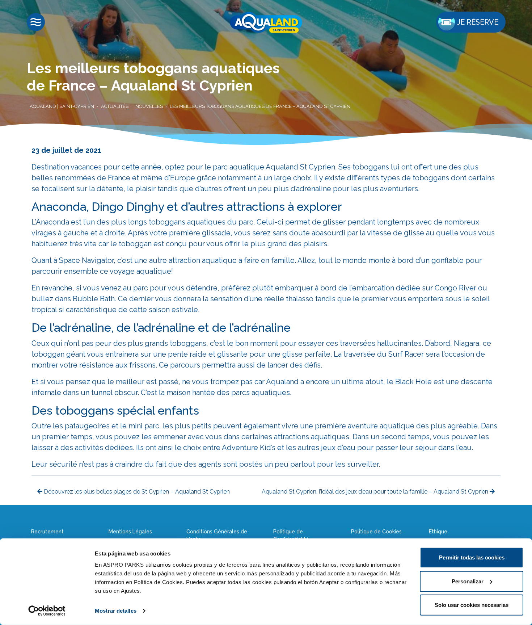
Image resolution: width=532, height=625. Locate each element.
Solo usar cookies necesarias (471, 605)
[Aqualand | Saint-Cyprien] (266, 22)
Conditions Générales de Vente (216, 535)
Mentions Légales (130, 531)
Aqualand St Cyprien (300, 167)
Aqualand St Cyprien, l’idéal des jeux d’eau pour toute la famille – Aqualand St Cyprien (376, 491)
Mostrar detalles (115, 611)
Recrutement (47, 531)
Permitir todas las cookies (471, 557)
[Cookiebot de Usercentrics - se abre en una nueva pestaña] (47, 610)
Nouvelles (149, 106)
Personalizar (468, 581)
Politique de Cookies (376, 531)
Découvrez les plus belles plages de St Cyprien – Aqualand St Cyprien (136, 491)
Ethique (438, 531)
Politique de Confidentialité (291, 535)
